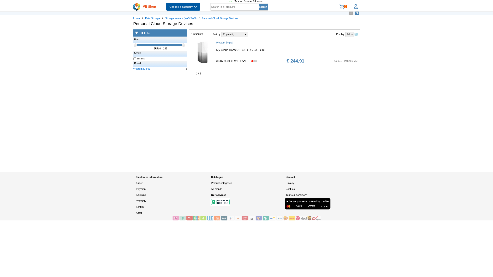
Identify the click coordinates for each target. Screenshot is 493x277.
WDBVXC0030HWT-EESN (231, 61)
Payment (141, 189)
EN (357, 13)
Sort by (216, 34)
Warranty (141, 200)
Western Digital (141, 68)
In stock (141, 59)
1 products (197, 34)
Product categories (221, 183)
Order (139, 183)
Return (140, 206)
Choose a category (181, 6)
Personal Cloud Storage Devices (220, 18)
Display (340, 34)
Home (136, 18)
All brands (216, 189)
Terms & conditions (296, 195)
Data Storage (152, 18)
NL (351, 13)
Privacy (290, 183)
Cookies (290, 189)
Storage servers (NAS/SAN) (180, 18)
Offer (139, 212)
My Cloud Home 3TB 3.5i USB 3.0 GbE (241, 50)
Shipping (141, 195)
